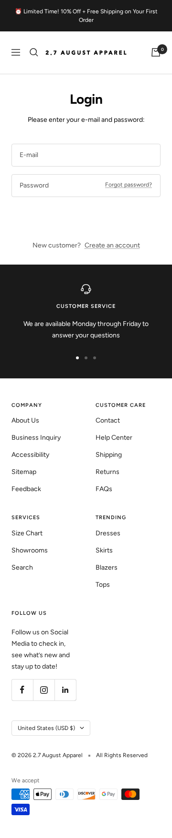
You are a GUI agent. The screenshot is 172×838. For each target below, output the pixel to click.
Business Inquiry (36, 438)
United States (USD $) (46, 728)
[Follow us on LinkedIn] (65, 689)
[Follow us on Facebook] (22, 689)
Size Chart (27, 533)
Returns (107, 472)
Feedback (26, 489)
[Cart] (156, 52)
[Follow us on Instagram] (43, 689)
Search (22, 567)
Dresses (108, 533)
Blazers (107, 567)
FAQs (104, 489)
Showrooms (29, 550)
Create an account (112, 245)
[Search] (34, 52)
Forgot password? (128, 184)
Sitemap (23, 472)
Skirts (104, 550)
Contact (108, 420)
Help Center (114, 438)
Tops (103, 585)
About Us (25, 420)
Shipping (109, 455)
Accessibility (30, 455)
